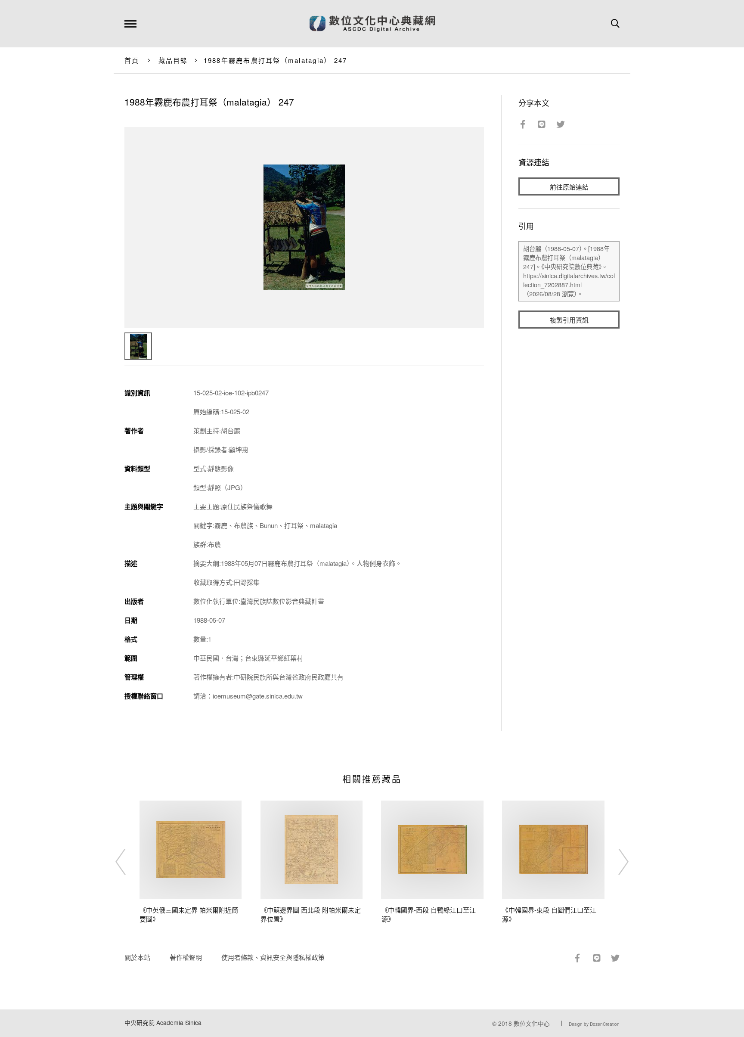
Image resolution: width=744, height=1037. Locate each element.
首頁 (132, 60)
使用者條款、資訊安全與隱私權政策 (273, 957)
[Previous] (128, 861)
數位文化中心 (532, 1023)
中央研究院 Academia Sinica (163, 1022)
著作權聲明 (186, 957)
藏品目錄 (173, 60)
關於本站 (137, 957)
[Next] (615, 861)
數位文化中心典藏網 (372, 24)
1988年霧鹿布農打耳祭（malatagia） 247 (275, 60)
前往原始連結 (569, 186)
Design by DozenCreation (594, 1024)
